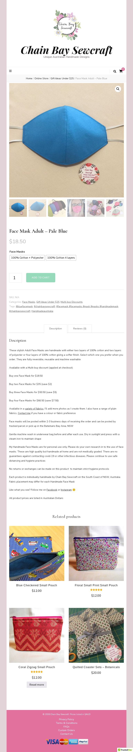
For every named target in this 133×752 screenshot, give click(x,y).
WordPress (100, 746)
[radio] (27, 257)
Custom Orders (66, 730)
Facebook (52, 489)
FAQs (66, 726)
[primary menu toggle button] (10, 71)
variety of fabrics (34, 408)
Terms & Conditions (66, 723)
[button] (118, 89)
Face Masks (17, 252)
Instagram (66, 489)
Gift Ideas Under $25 (47, 302)
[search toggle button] (114, 71)
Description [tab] (55, 328)
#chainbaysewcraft (44, 306)
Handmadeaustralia (42, 311)
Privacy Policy (66, 719)
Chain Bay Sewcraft (66, 50)
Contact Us (66, 734)
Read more (36, 685)
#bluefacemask (24, 306)
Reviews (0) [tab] (79, 328)
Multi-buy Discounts (72, 302)
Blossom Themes (69, 746)
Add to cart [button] (37, 552)
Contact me (24, 413)
